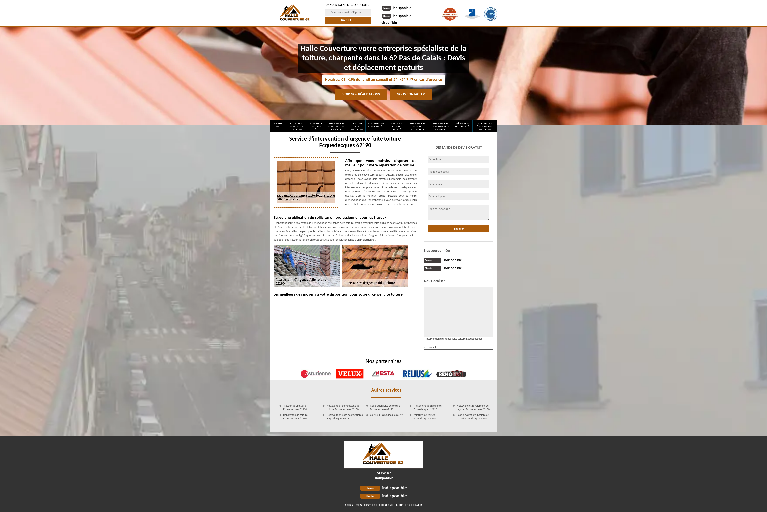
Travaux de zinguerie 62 (316, 127)
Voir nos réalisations (361, 94)
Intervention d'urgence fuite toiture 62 (485, 127)
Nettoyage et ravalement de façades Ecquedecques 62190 (473, 407)
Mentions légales (409, 505)
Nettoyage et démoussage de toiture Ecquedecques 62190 (343, 407)
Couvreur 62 (277, 125)
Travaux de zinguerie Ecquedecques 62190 (295, 407)
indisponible (397, 8)
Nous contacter (411, 94)
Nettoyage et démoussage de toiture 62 (441, 127)
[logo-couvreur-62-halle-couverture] (383, 455)
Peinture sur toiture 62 (357, 127)
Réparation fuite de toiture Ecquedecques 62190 (385, 407)
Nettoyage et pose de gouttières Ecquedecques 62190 (345, 417)
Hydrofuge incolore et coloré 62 (296, 127)
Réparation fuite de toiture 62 (396, 127)
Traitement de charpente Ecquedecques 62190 (427, 407)
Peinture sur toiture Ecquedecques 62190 (425, 417)
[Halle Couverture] (295, 13)
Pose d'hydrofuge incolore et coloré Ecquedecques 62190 (473, 417)
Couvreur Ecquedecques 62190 (387, 415)
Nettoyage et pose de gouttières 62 (418, 127)
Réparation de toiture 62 (462, 125)
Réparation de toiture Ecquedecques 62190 (295, 417)
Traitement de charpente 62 (376, 125)
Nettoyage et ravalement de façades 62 (336, 127)
